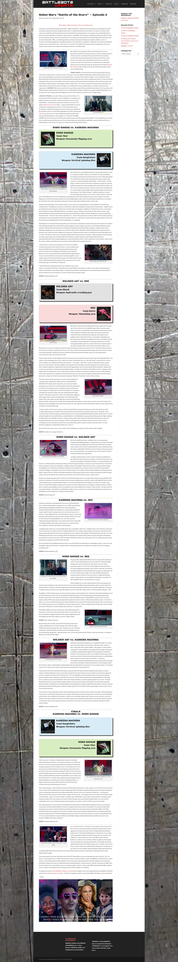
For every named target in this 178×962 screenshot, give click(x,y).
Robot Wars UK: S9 (58, 18)
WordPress (68, 959)
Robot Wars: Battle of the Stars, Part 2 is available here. (75, 25)
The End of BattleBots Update (129, 28)
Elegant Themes (52, 959)
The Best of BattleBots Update (130, 36)
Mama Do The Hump (50, 105)
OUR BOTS (109, 4)
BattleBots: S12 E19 (127, 46)
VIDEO (99, 4)
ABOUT (116, 4)
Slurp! (41, 113)
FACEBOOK (124, 4)
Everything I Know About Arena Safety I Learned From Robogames (129, 41)
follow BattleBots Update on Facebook (63, 871)
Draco (42, 18)
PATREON (133, 4)
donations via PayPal (57, 873)
